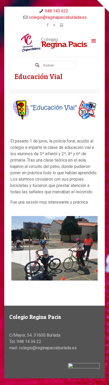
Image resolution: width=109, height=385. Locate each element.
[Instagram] (61, 25)
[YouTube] (54, 25)
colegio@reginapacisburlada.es (58, 17)
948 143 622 (56, 10)
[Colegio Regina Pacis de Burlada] (54, 42)
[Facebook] (48, 25)
